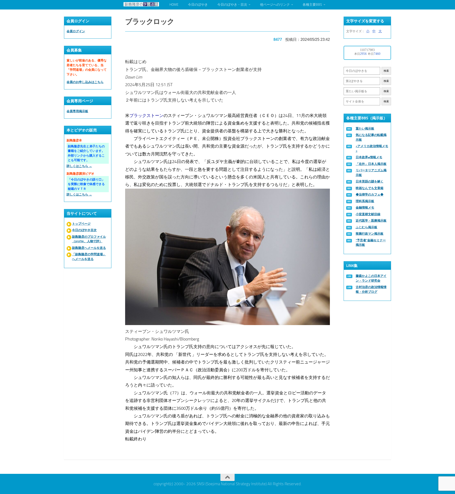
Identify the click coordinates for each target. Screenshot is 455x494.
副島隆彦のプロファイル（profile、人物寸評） (89, 239)
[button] (227, 258)
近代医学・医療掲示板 (371, 220)
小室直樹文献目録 (368, 214)
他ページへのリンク (275, 5)
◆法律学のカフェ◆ (369, 194)
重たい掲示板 (365, 128)
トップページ (81, 223)
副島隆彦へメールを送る (89, 248)
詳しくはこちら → (79, 166)
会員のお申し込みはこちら (85, 82)
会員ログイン (76, 31)
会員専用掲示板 (77, 111)
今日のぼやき (198, 5)
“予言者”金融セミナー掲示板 (371, 242)
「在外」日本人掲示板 (371, 164)
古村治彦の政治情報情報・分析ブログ (371, 289)
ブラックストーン (146, 115)
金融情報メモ (365, 207)
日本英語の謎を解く (369, 181)
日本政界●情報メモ (369, 157)
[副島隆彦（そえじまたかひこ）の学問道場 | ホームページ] (141, 4)
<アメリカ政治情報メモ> (372, 148)
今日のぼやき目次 (84, 230)
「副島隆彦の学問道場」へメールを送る (89, 256)
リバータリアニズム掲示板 (371, 172)
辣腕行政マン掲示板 (369, 233)
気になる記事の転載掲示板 (371, 137)
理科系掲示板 (365, 201)
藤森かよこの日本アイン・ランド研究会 (371, 278)
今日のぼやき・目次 (232, 5)
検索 (386, 70)
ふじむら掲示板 (366, 227)
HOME (173, 5)
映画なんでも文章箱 (369, 188)
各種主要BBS (312, 5)
